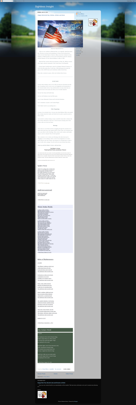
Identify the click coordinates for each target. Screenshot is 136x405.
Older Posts (69, 374)
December (78, 41)
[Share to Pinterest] (69, 369)
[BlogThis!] (65, 369)
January (78, 21)
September (78, 33)
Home (55, 374)
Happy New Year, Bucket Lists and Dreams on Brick (51, 382)
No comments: (58, 369)
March (77, 28)
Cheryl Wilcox (81, 13)
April (77, 26)
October (78, 43)
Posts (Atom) (47, 376)
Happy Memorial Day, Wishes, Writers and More (51, 15)
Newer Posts (41, 374)
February (78, 29)
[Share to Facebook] (68, 369)
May (77, 24)
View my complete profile (81, 15)
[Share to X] (67, 369)
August (77, 53)
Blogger (76, 401)
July (77, 23)
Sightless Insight (44, 6)
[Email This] (64, 369)
